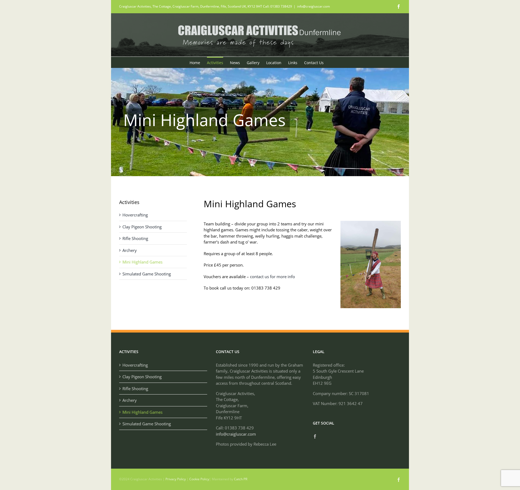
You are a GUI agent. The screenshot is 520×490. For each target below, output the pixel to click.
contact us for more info (272, 276)
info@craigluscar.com (313, 6)
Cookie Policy (199, 479)
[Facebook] (315, 436)
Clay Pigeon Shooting (142, 226)
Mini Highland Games (142, 262)
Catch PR (240, 479)
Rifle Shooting (135, 238)
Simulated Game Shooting (146, 274)
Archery (129, 250)
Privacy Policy (175, 479)
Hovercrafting (135, 215)
